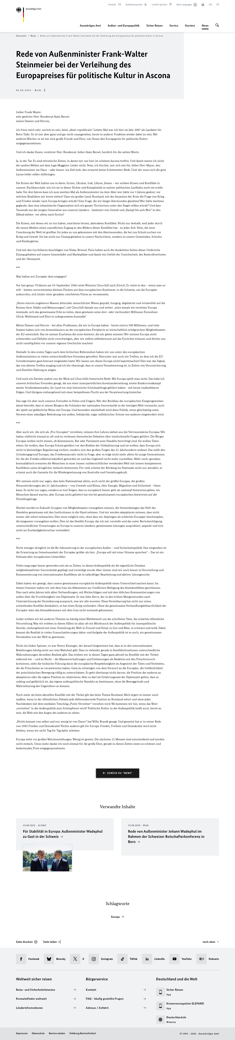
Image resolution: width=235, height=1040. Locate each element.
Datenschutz (38, 1033)
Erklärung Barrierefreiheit (83, 1033)
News (205, 26)
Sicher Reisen (154, 25)
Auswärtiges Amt (90, 25)
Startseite (21, 35)
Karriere (190, 25)
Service (173, 25)
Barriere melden (57, 1033)
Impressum (22, 1033)
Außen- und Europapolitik (124, 25)
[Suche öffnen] (217, 25)
